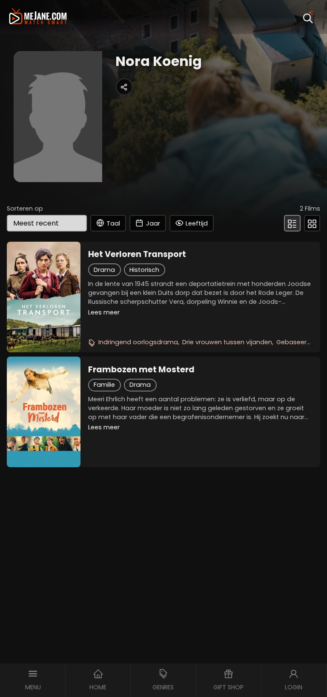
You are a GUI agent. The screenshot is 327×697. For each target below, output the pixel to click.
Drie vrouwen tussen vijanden (227, 342)
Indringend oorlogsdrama (138, 342)
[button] (32, 680)
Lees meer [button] (104, 312)
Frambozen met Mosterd (141, 369)
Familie (104, 384)
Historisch (144, 270)
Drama (104, 270)
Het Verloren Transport (137, 254)
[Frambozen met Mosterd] (43, 412)
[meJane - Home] (38, 17)
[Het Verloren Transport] (43, 297)
